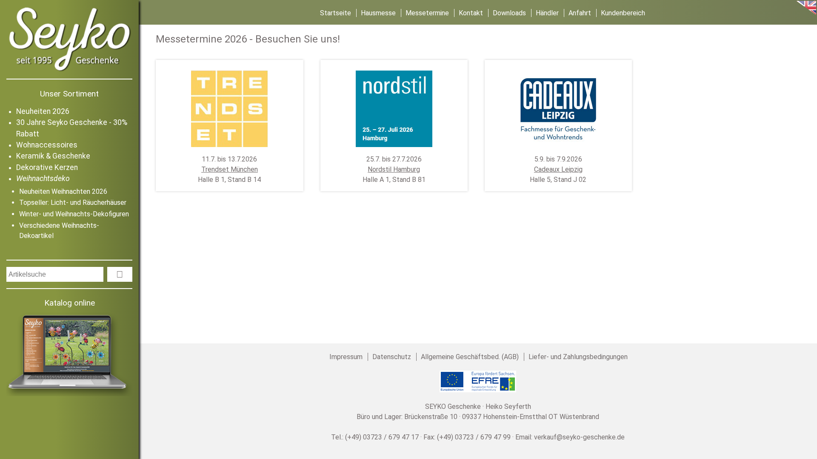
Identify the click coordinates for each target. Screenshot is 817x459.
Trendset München (229, 169)
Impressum (346, 357)
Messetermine (427, 13)
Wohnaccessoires (46, 145)
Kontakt (471, 13)
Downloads (509, 13)
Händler (547, 13)
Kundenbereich (623, 13)
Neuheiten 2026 (42, 111)
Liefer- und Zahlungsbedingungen (578, 357)
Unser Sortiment (69, 94)
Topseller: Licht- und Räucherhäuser (72, 202)
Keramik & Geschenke (53, 156)
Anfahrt (579, 13)
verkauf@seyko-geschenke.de (579, 437)
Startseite (335, 13)
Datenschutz (391, 357)
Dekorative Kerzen (47, 167)
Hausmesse (378, 13)
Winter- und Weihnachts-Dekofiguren (74, 214)
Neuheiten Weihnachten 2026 (63, 191)
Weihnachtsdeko (43, 178)
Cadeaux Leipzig (558, 169)
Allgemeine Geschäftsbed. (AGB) (470, 357)
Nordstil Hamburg (394, 169)
